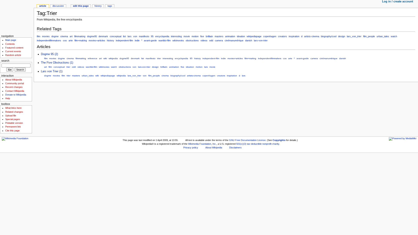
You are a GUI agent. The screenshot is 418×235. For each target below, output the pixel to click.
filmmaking (79, 36)
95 (152, 36)
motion (195, 36)
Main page (10, 40)
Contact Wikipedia (14, 91)
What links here (13, 108)
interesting (176, 36)
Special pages (12, 119)
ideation (241, 36)
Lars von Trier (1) (51, 71)
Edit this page (81, 6)
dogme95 (92, 36)
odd (211, 40)
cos (65, 40)
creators (282, 36)
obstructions (192, 40)
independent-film (124, 40)
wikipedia (113, 58)
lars (129, 36)
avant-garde (150, 40)
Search (5, 60)
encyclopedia (162, 36)
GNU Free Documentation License (247, 140)
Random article (13, 55)
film (38, 36)
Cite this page (12, 130)
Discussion (58, 6)
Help (7, 98)
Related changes (14, 112)
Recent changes (14, 87)
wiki (105, 58)
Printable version (14, 123)
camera (219, 40)
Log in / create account (397, 1)
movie (187, 36)
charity (275, 144)
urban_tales (383, 36)
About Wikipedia (13, 79)
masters (219, 36)
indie (137, 40)
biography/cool (328, 36)
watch (394, 36)
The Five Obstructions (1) (57, 62)
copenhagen (269, 36)
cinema (64, 36)
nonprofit (266, 144)
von (135, 36)
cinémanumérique (234, 40)
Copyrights (279, 140)
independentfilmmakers (49, 40)
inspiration (294, 36)
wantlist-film (164, 40)
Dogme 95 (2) (49, 54)
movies (46, 36)
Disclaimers (235, 147)
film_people (369, 36)
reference (92, 58)
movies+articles (97, 40)
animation (230, 36)
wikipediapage (254, 36)
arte (71, 40)
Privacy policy (190, 147)
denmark (103, 36)
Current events (13, 51)
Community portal (14, 83)
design (341, 36)
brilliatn (209, 36)
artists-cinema (311, 36)
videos (204, 40)
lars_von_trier (354, 36)
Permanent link (13, 126)
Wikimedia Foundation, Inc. (202, 144)
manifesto (144, 36)
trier (159, 58)
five (202, 36)
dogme (55, 36)
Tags (110, 6)
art (71, 36)
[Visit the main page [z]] (17, 17)
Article (42, 6)
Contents (10, 44)
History (98, 6)
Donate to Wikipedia (15, 94)
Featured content (14, 47)
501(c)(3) (241, 144)
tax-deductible (254, 144)
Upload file (10, 115)
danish (248, 40)
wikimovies (178, 40)
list (124, 36)
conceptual (115, 36)
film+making (80, 40)
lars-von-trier (261, 40)
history (110, 40)
